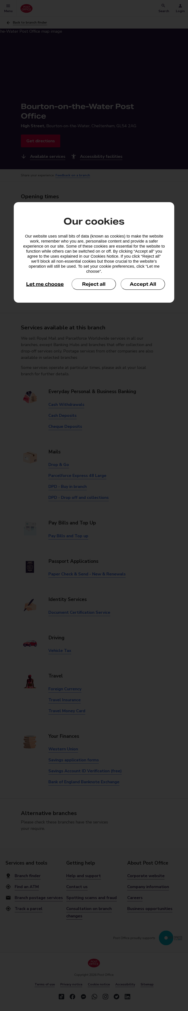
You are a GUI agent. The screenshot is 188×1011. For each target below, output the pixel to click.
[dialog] (94, 252)
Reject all (93, 284)
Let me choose (45, 284)
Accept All (143, 284)
